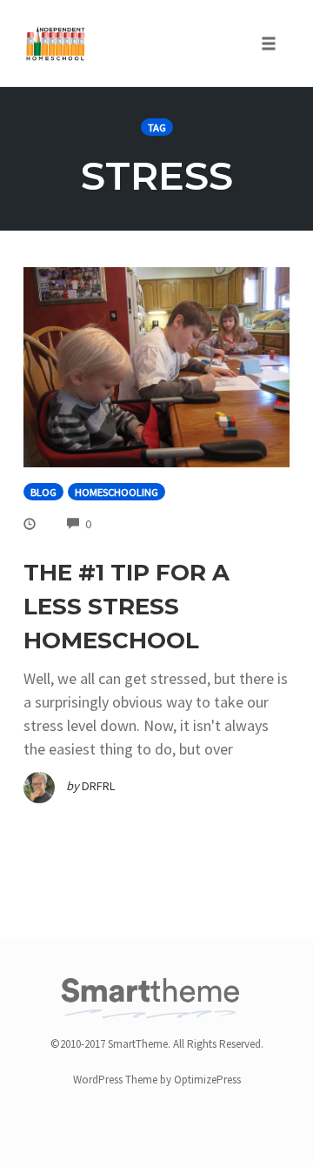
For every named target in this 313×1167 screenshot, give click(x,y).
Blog (43, 492)
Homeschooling (116, 492)
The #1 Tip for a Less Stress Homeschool (126, 606)
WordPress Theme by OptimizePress (157, 1079)
